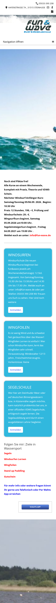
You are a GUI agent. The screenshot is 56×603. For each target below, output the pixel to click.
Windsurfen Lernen (15, 459)
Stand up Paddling (14, 470)
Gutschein (9, 476)
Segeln (8, 453)
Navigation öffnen (13, 41)
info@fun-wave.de (40, 235)
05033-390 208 (46, 3)
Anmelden (15, 309)
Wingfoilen (10, 464)
